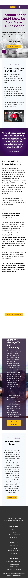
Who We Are (14, 545)
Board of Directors (14, 551)
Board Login (14, 537)
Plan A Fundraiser (14, 535)
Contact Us (14, 548)
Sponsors (14, 553)
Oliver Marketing (17, 575)
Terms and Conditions (14, 569)
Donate (14, 529)
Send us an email (14, 564)
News (14, 532)
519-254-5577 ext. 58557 (14, 561)
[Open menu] (19, 7)
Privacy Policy (14, 567)
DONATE (12, 7)
